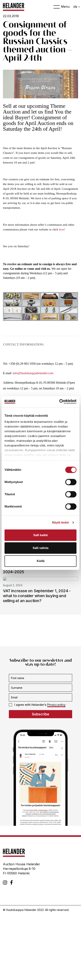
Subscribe (40, 714)
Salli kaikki (40, 535)
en (75, 6)
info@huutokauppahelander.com (33, 373)
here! (62, 229)
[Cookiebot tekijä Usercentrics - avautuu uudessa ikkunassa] (59, 401)
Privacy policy (56, 704)
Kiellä (40, 561)
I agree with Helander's (39, 704)
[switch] (70, 482)
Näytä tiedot (60, 522)
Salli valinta (40, 548)
